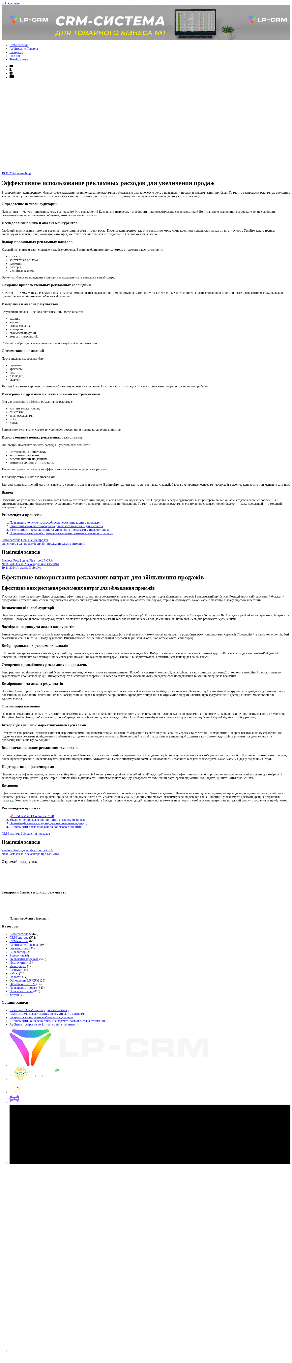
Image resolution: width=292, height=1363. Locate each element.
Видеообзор (18, 952)
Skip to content (11, 3)
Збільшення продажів (35, 833)
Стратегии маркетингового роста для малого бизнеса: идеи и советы (56, 526)
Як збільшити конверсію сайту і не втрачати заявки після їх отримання (57, 1020)
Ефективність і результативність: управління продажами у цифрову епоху (59, 529)
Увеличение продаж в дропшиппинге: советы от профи (47, 819)
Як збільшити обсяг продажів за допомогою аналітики (46, 826)
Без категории (19, 948)
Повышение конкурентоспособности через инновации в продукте (55, 522)
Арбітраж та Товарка (24, 48)
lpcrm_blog (23, 173)
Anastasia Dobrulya (28, 567)
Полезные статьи (21, 991)
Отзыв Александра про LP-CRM (30, 564)
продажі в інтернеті (71, 543)
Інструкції (16, 52)
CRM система (19, 45)
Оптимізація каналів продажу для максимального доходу (48, 823)
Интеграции (18, 966)
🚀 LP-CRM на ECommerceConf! (32, 816)
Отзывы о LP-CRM (23, 984)
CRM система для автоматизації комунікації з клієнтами (48, 1013)
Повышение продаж (34, 540)
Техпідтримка (19, 59)
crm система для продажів (19, 543)
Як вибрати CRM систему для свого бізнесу (39, 1010)
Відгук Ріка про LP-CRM (27, 560)
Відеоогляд (17, 955)
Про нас (15, 55)
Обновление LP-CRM (24, 980)
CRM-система (19, 937)
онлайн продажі (47, 543)
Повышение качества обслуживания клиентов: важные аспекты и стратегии (61, 533)
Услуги (14, 994)
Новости (15, 977)
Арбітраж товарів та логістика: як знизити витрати (44, 1024)
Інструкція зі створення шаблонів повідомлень (41, 1017)
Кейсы (14, 973)
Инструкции (18, 962)
